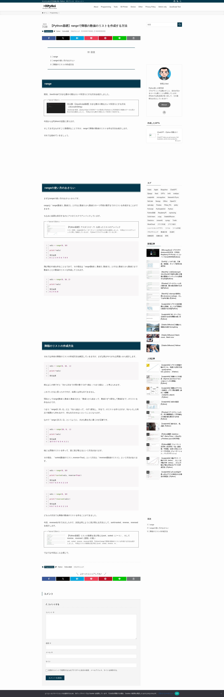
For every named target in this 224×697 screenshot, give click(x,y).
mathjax (176, 193)
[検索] (180, 1)
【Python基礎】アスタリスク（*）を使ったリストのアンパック (93, 227)
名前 (48, 643)
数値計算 (164, 232)
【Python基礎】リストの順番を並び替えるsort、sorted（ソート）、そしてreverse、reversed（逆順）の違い (98, 537)
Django (149, 193)
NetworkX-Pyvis (173, 197)
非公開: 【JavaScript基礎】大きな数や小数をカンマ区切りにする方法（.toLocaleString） (96, 105)
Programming (48, 31)
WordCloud (151, 224)
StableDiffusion (169, 216)
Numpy (158, 201)
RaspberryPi (162, 213)
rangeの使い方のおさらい (64, 61)
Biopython (164, 190)
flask (156, 193)
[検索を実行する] (179, 24)
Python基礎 (65, 31)
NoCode (150, 201)
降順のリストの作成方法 (63, 64)
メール (49, 652)
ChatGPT (173, 190)
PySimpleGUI (160, 209)
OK (177, 693)
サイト (48, 661)
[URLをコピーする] (133, 38)
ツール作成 (176, 228)
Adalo (149, 190)
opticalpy (150, 205)
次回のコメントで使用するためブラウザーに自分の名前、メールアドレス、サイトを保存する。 (83, 670)
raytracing (172, 213)
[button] (49, 38)
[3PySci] (49, 6)
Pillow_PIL (167, 205)
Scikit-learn (151, 216)
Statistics (150, 220)
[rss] (177, 1)
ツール (167, 228)
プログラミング (75, 31)
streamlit (160, 220)
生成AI (172, 232)
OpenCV (173, 201)
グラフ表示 (172, 224)
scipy (159, 216)
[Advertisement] (91, 157)
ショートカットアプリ (155, 228)
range (55, 57)
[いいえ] (221, 693)
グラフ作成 (161, 224)
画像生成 (159, 236)
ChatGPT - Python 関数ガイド (167, 133)
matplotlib (150, 197)
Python (58, 31)
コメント (50, 612)
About (164, 105)
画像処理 (150, 236)
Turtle (175, 220)
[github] (174, 1)
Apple (156, 190)
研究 (166, 236)
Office (165, 201)
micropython (161, 197)
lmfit (169, 193)
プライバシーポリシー (165, 693)
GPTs (163, 193)
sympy (167, 220)
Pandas (158, 205)
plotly (176, 205)
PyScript (150, 209)
